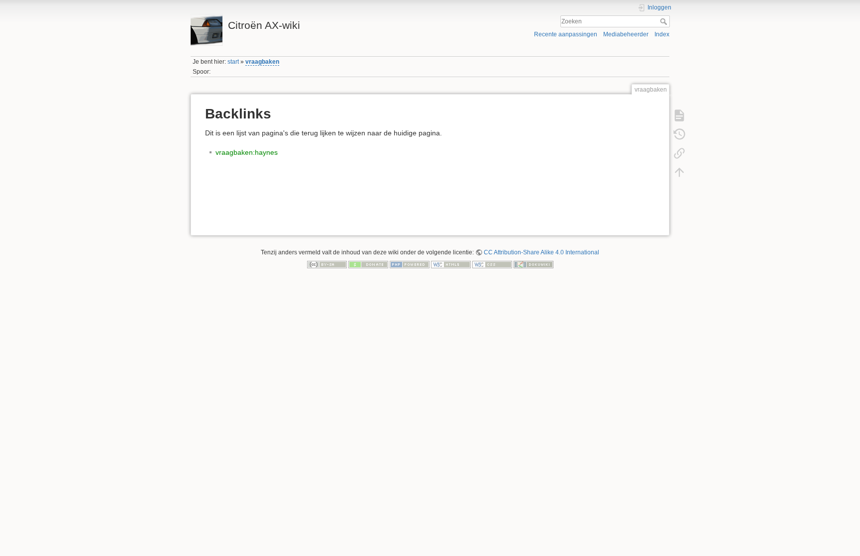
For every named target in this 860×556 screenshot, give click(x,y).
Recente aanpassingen (565, 34)
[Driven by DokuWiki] (533, 264)
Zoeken (664, 21)
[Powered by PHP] (410, 264)
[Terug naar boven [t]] (679, 171)
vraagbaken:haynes (246, 152)
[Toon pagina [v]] (679, 115)
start (233, 61)
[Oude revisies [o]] (679, 133)
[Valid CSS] (492, 264)
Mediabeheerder (625, 34)
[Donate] (368, 264)
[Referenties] (679, 152)
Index (661, 34)
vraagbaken (262, 61)
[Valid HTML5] (451, 264)
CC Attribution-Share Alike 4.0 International (541, 252)
